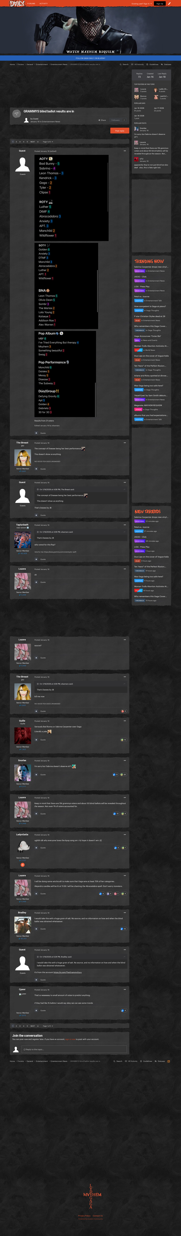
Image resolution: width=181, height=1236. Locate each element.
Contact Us (98, 1215)
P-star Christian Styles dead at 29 (149, 315)
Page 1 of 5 (47, 141)
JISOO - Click (140, 276)
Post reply (119, 130)
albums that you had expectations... (151, 414)
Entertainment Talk (154, 300)
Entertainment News (51, 121)
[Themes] (169, 3)
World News (150, 350)
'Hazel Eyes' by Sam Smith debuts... (151, 395)
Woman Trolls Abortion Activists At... (151, 345)
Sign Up (159, 3)
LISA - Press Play (141, 286)
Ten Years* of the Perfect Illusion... (150, 365)
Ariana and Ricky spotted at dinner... (151, 375)
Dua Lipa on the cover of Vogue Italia (151, 355)
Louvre (143, 88)
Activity (44, 3)
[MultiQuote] (36, 433)
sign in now (70, 1038)
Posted (41, 151)
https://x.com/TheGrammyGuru (68, 972)
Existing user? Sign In (141, 3)
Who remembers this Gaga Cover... (150, 325)
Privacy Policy (84, 1215)
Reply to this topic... (35, 1049)
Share (103, 120)
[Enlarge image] (71, 197)
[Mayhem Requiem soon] (90, 30)
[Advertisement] (69, 86)
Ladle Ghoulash (165, 88)
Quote (43, 432)
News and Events (150, 340)
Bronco (143, 96)
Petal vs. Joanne (141, 296)
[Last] (38, 141)
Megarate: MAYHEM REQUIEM (148, 405)
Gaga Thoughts (152, 310)
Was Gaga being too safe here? (148, 385)
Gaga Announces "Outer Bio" (147, 335)
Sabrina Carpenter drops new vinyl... (151, 266)
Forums (31, 3)
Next (33, 141)
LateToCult (164, 96)
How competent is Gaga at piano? (150, 306)
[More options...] (124, 150)
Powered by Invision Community (90, 1218)
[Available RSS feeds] (168, 1061)
